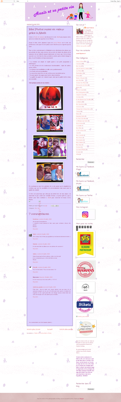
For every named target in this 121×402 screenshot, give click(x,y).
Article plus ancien (66, 329)
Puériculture (79, 73)
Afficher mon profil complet (83, 46)
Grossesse (79, 106)
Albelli (58, 37)
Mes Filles (78, 128)
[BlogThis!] (53, 206)
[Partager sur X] (55, 206)
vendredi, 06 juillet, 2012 (45, 219)
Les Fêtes (78, 71)
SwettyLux (35, 219)
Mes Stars (78, 144)
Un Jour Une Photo (81, 82)
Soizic (34, 234)
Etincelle (35, 267)
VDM (77, 154)
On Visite (78, 97)
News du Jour (79, 123)
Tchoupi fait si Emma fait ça (83, 109)
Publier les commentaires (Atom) (42, 333)
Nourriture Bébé (80, 116)
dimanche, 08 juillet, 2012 (45, 277)
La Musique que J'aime (82, 121)
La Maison (78, 102)
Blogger (82, 398)
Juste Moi (78, 80)
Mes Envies (79, 137)
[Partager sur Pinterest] (58, 206)
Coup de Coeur (80, 94)
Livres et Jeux (79, 61)
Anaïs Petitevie (90, 27)
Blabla (77, 87)
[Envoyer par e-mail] (52, 206)
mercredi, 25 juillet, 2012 (49, 287)
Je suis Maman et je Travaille (83, 99)
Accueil (49, 329)
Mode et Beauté (80, 78)
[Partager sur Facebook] (56, 206)
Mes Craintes (79, 142)
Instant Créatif (80, 90)
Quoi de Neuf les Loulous (82, 68)
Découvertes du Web (81, 85)
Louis (77, 133)
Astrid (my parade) (38, 287)
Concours (78, 63)
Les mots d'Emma (81, 149)
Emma (77, 75)
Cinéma (78, 111)
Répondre (35, 229)
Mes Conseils (79, 135)
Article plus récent (33, 329)
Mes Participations (81, 92)
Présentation (79, 140)
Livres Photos (57, 42)
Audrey (35, 254)
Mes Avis (37, 208)
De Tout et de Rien (81, 118)
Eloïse (77, 113)
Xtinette (35, 244)
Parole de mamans (39, 37)
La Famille (78, 125)
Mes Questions (80, 104)
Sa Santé (78, 152)
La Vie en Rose (80, 130)
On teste (78, 147)
